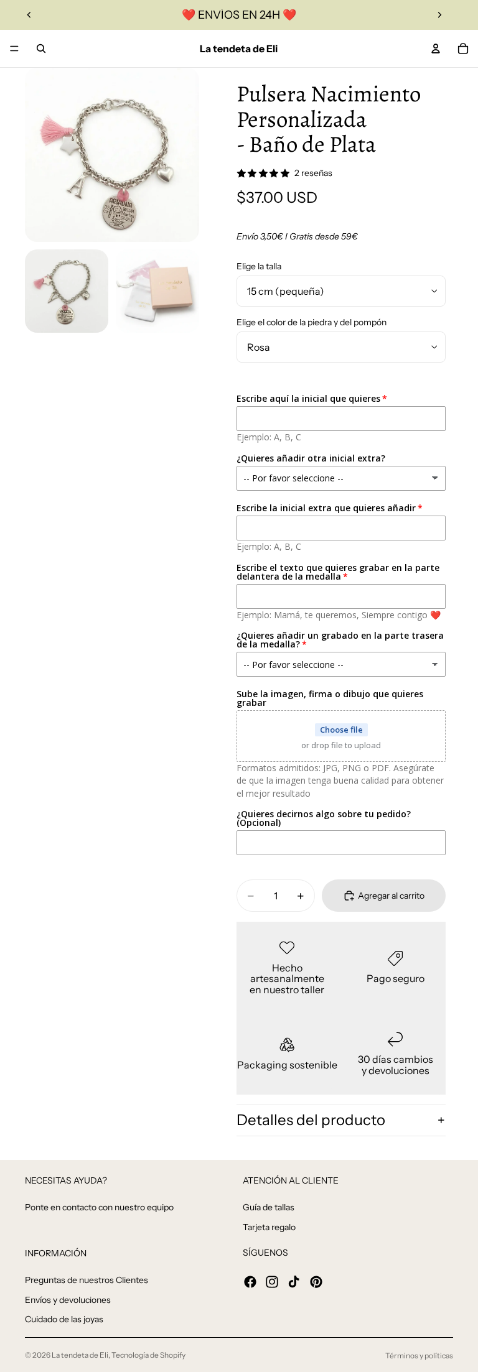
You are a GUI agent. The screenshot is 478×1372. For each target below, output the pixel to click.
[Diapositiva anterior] (29, 15)
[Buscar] (41, 48)
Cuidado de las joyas (64, 1319)
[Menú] (14, 48)
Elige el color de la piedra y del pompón (312, 322)
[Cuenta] (435, 48)
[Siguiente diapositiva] (439, 15)
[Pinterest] (316, 1281)
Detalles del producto (311, 1120)
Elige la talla (259, 266)
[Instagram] (272, 1281)
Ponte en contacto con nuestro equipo (99, 1207)
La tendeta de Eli (80, 1355)
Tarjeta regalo (269, 1227)
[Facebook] (250, 1281)
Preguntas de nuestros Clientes (86, 1280)
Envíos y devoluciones (68, 1299)
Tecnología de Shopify (148, 1355)
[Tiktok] (293, 1281)
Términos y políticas (419, 1355)
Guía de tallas (268, 1207)
